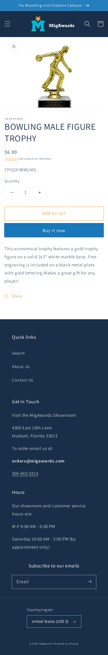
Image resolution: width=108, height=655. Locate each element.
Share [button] (16, 296)
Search (18, 353)
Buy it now (54, 230)
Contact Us (22, 380)
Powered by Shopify (66, 643)
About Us (21, 366)
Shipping (10, 159)
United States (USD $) (50, 621)
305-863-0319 (25, 473)
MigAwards (45, 643)
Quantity (12, 181)
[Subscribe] (89, 581)
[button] (7, 23)
